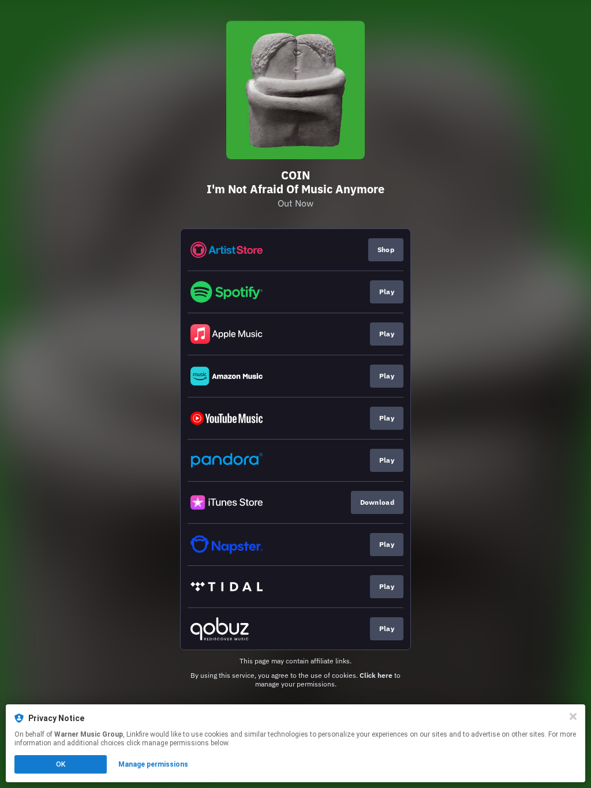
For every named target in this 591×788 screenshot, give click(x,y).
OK (60, 764)
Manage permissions (153, 764)
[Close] (573, 716)
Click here (376, 675)
